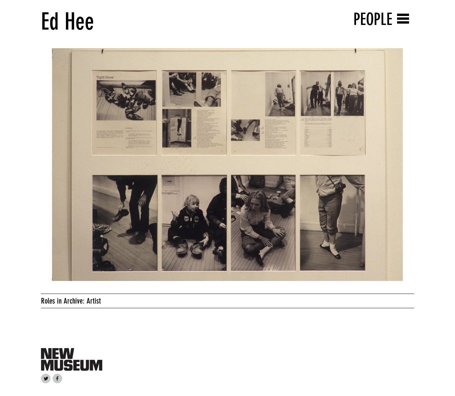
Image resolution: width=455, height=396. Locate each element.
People (372, 19)
